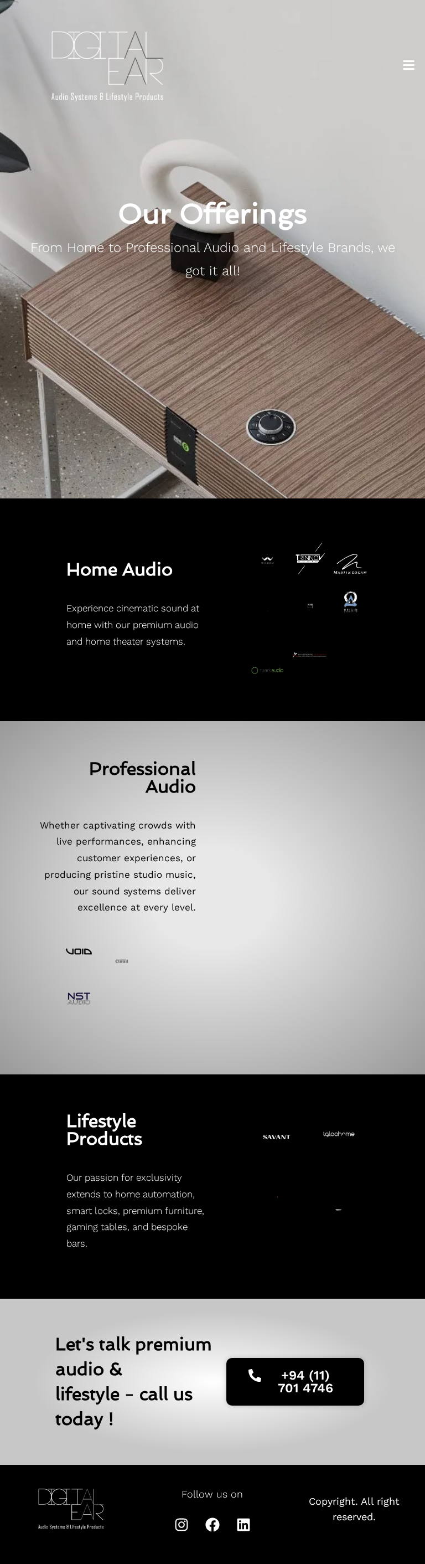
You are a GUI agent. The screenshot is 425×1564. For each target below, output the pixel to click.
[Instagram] (181, 1524)
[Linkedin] (243, 1524)
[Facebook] (212, 1524)
